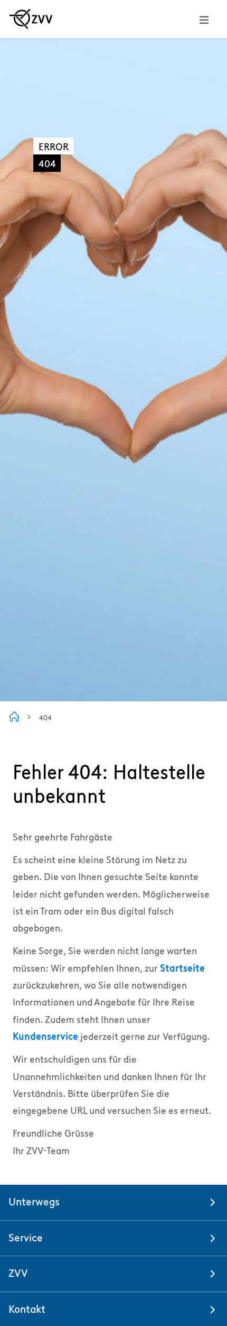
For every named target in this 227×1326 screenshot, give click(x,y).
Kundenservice (45, 1036)
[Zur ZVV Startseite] (30, 19)
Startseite (182, 968)
